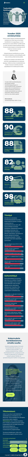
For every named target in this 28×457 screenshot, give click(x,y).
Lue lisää (10, 394)
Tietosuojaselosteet (8, 445)
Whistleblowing (7, 447)
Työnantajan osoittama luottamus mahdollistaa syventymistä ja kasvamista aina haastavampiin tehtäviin (14, 372)
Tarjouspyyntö (6, 441)
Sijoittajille (5, 440)
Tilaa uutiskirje (6, 443)
